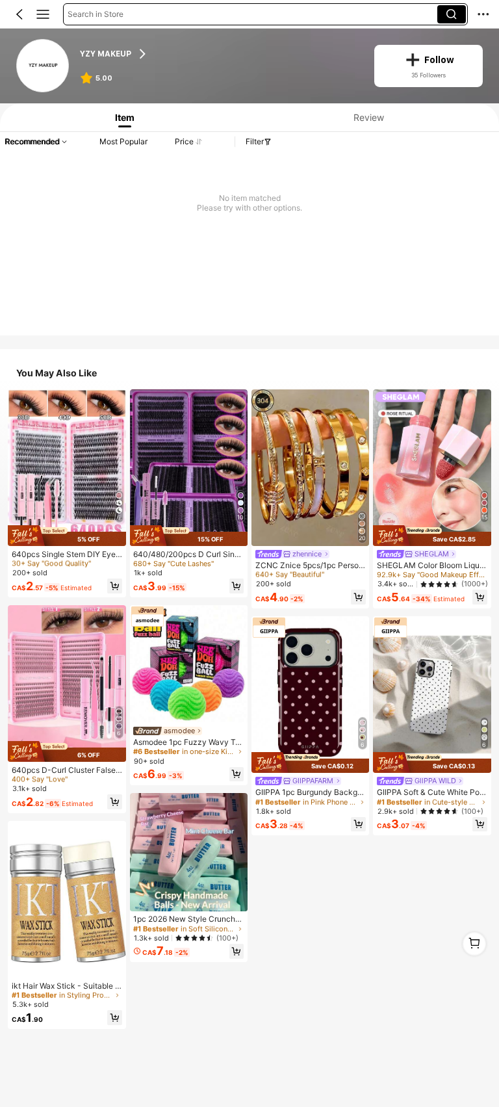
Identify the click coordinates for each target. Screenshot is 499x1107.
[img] (66, 535)
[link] (43, 66)
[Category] (43, 14)
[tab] (122, 117)
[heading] (219, 54)
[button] (19, 14)
